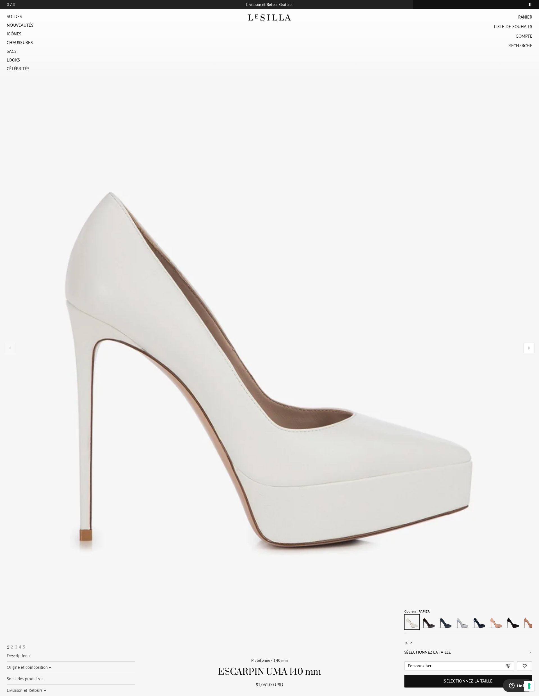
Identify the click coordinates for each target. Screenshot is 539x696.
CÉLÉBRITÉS (18, 69)
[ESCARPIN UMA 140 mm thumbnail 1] (269, 343)
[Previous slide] (10, 348)
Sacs (12, 51)
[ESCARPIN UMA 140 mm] (412, 622)
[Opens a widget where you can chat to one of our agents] (518, 686)
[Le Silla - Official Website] (269, 17)
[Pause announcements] (530, 4)
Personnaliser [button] (420, 665)
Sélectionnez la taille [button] (468, 681)
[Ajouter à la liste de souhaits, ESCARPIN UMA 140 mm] (524, 665)
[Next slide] (529, 348)
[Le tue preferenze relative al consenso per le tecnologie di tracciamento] (529, 686)
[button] (20, 16)
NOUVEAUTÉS (20, 25)
